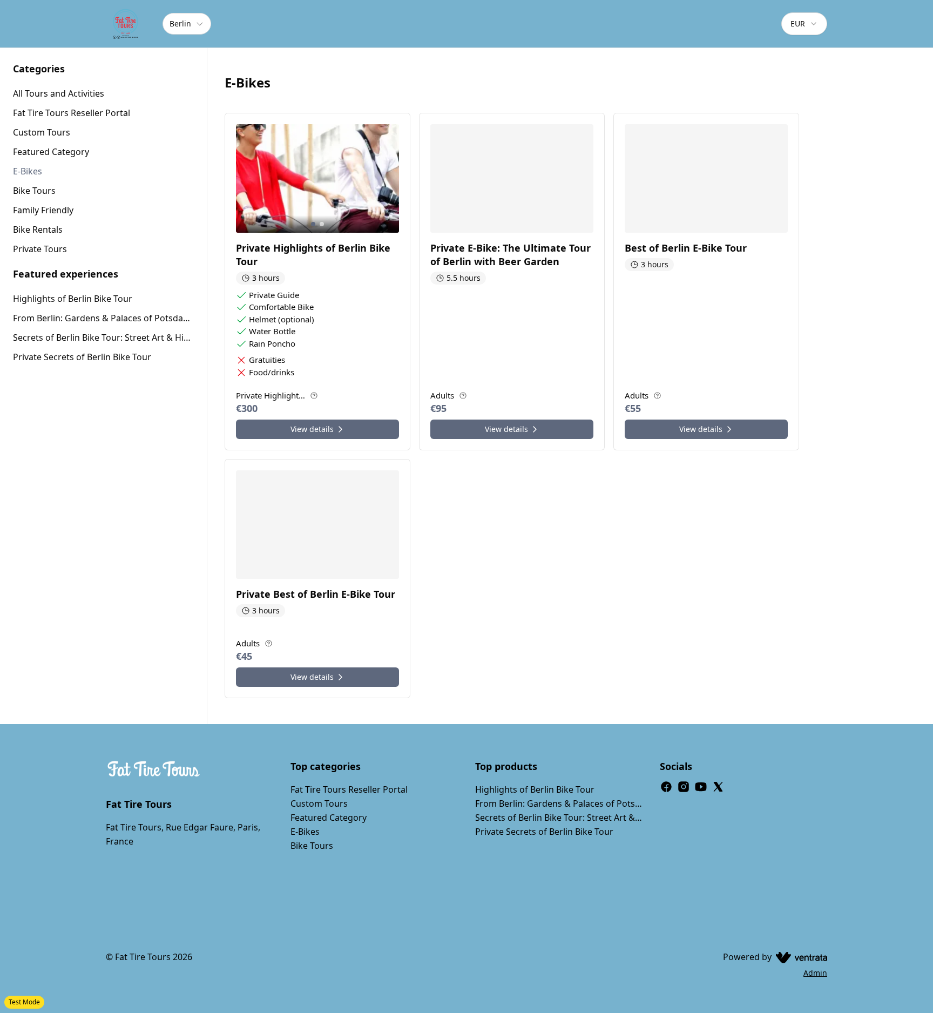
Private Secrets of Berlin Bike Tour (82, 357)
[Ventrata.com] (799, 957)
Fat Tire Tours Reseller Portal (349, 789)
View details (312, 429)
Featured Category (328, 817)
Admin (815, 973)
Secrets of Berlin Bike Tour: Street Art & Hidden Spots (103, 337)
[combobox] (804, 23)
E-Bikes (305, 832)
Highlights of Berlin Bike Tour (72, 299)
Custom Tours (319, 803)
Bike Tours (311, 846)
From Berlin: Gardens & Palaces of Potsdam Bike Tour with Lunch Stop (103, 318)
